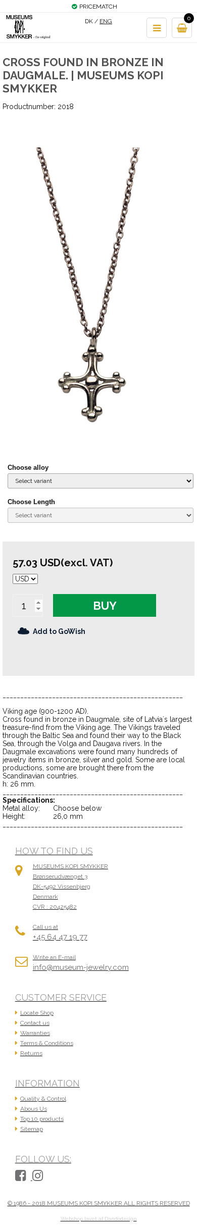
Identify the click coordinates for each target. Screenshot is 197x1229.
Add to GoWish (59, 631)
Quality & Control (43, 1098)
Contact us (35, 1022)
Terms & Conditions (46, 1043)
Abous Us (33, 1108)
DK (89, 21)
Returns (31, 1053)
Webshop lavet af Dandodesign (99, 1218)
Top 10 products (42, 1118)
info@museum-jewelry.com (81, 967)
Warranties (35, 1033)
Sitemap (31, 1129)
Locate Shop (37, 1012)
